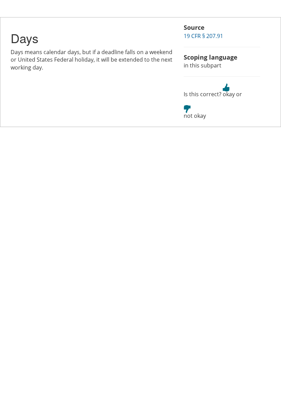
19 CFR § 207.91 (203, 36)
